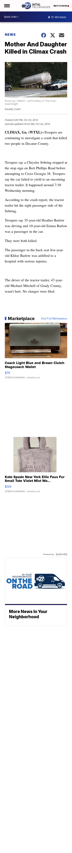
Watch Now (60, 6)
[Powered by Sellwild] (61, 554)
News (10, 35)
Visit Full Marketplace (54, 318)
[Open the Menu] (6, 5)
